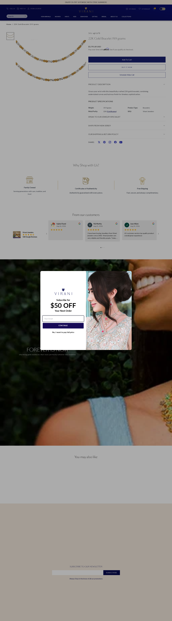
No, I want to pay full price (63, 332)
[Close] (129, 273)
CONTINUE (63, 326)
